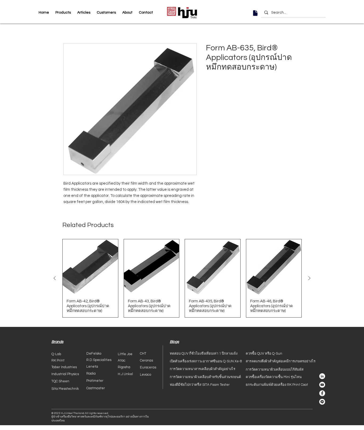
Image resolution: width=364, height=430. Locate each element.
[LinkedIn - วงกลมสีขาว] (322, 376)
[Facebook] (322, 393)
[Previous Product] (54, 278)
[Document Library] (255, 13)
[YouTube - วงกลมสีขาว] (322, 385)
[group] (182, 278)
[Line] (322, 402)
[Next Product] (309, 278)
